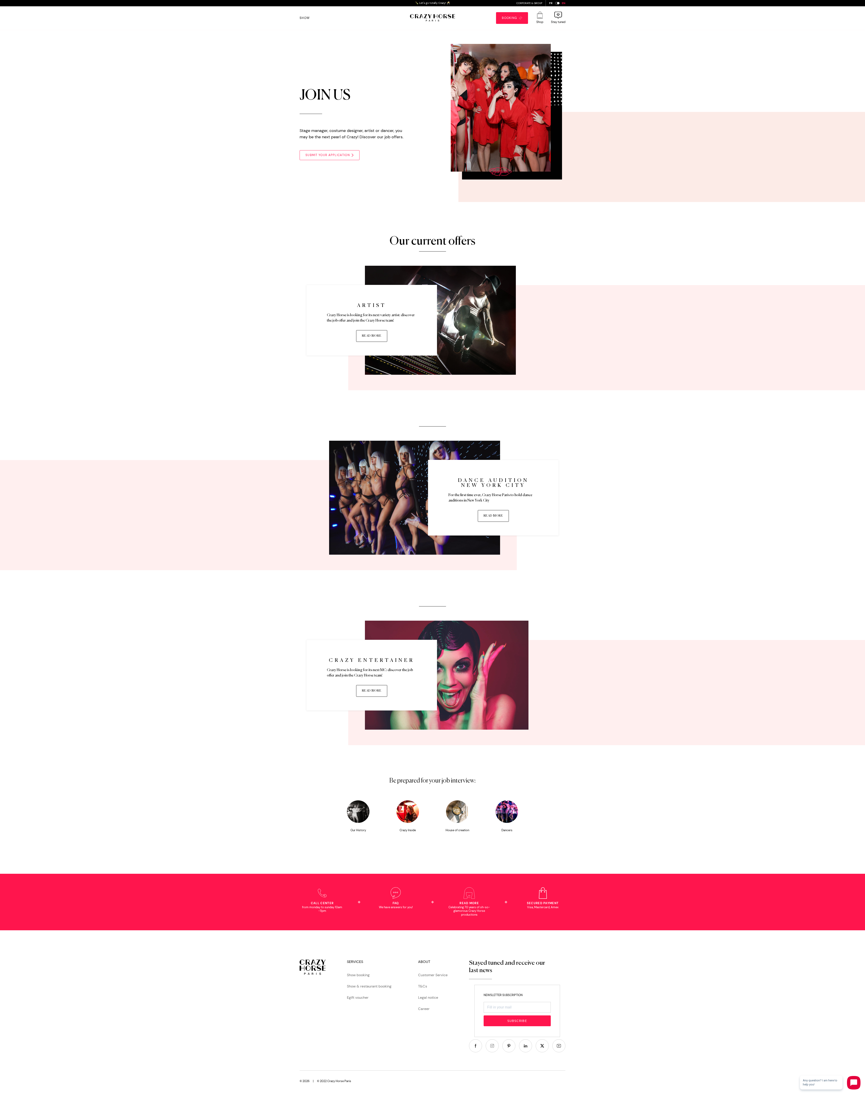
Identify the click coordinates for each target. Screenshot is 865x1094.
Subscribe (517, 1021)
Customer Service (433, 975)
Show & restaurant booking (369, 986)
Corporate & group (529, 3)
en (563, 3)
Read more (371, 335)
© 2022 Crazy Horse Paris (334, 1081)
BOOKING (510, 18)
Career (424, 1008)
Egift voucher (358, 997)
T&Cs (422, 986)
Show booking (358, 975)
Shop (539, 22)
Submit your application (327, 155)
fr (550, 3)
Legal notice (428, 997)
